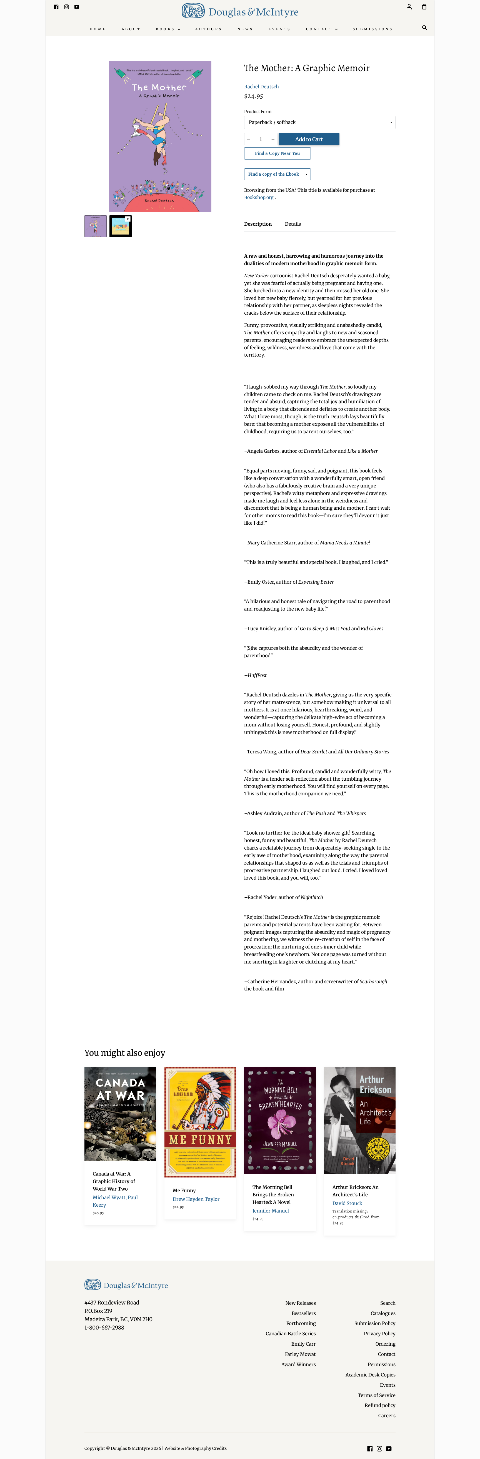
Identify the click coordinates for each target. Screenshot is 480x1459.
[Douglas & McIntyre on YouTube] (389, 1448)
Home (98, 29)
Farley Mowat (300, 1354)
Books (167, 29)
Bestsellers (304, 1313)
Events (280, 29)
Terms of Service (377, 1395)
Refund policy (380, 1405)
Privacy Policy (380, 1334)
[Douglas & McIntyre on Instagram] (379, 1448)
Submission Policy (375, 1323)
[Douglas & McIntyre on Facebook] (370, 1448)
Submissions (373, 29)
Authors (208, 29)
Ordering (386, 1344)
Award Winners (298, 1364)
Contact (320, 29)
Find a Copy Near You (277, 153)
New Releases (301, 1303)
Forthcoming (301, 1323)
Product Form (258, 111)
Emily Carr (303, 1344)
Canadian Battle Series (291, 1334)
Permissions (382, 1364)
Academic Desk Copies (371, 1375)
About (131, 29)
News (246, 29)
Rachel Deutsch (261, 87)
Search (388, 1303)
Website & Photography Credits (195, 1448)
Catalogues (383, 1313)
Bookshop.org (259, 197)
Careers (387, 1416)
